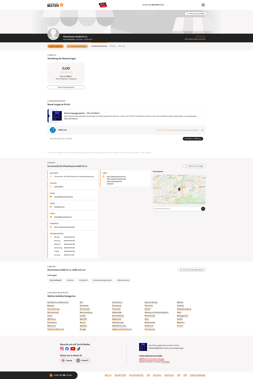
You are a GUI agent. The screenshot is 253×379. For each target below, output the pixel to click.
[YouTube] (72, 349)
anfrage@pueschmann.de (63, 217)
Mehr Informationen (71, 118)
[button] (55, 46)
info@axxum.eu (59, 207)
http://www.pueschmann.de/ (116, 179)
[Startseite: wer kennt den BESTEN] (55, 5)
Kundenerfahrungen (99, 46)
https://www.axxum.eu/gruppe (64, 227)
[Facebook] (67, 349)
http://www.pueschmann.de (116, 176)
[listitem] (58, 302)
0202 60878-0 (58, 187)
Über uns (121, 46)
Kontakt (113, 46)
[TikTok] (79, 349)
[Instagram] (62, 349)
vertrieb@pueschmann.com (63, 197)
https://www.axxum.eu (114, 181)
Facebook (110, 184)
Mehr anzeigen (146, 153)
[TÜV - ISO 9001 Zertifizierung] (143, 347)
